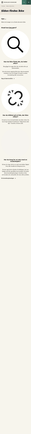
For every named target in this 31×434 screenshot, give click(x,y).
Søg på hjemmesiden (7, 78)
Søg (7, 66)
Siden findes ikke (10, 6)
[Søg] (24, 2)
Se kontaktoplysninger (7, 178)
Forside (3, 6)
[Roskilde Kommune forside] (9, 2)
